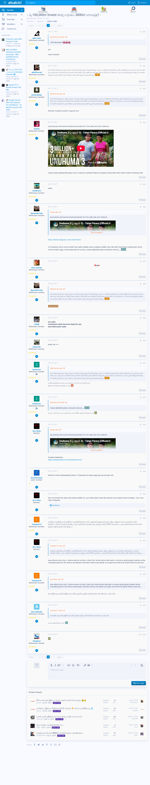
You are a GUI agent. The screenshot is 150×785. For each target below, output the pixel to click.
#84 (144, 122)
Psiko (38, 727)
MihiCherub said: (56, 94)
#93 (144, 425)
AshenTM (37, 347)
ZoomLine (32, 18)
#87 (144, 261)
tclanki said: (54, 212)
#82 (144, 66)
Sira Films (37, 431)
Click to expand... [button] (97, 233)
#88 (144, 284)
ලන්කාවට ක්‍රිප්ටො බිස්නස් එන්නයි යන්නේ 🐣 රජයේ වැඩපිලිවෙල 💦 (64, 708)
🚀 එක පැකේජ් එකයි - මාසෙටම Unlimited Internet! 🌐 (14, 72)
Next (59, 25)
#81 (144, 32)
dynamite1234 (37, 213)
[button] (5, 3)
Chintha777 (36, 524)
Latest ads (6, 35)
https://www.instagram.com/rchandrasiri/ (64, 239)
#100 (144, 635)
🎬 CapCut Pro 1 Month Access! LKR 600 (13, 87)
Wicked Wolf (41, 735)
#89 (144, 318)
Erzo (136, 727)
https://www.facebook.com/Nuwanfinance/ (65, 459)
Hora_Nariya (36, 267)
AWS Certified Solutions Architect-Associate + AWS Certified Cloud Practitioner (14, 54)
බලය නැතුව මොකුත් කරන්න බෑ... (50, 725)
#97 (144, 541)
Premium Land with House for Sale (14, 40)
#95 (144, 494)
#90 (144, 340)
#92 (144, 397)
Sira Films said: (55, 579)
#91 (144, 363)
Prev (31, 25)
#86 (144, 207)
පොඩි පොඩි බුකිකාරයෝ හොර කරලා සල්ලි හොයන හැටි (59, 716)
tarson (38, 703)
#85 (144, 184)
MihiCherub (37, 72)
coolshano (36, 190)
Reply (144, 59)
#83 (144, 89)
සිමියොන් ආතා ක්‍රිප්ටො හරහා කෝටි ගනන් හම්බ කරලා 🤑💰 (61, 700)
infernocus (134, 702)
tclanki (36, 129)
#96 (144, 518)
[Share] (140, 32)
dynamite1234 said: (57, 37)
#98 (144, 574)
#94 (144, 471)
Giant (136, 735)
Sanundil (39, 719)
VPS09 (36, 324)
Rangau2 (36, 641)
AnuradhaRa (36, 612)
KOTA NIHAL (36, 95)
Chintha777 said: (56, 546)
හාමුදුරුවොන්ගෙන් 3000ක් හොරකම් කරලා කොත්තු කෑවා (59, 733)
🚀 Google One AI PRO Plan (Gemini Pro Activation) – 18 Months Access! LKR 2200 (14, 105)
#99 (144, 605)
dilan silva (36, 38)
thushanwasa (36, 478)
